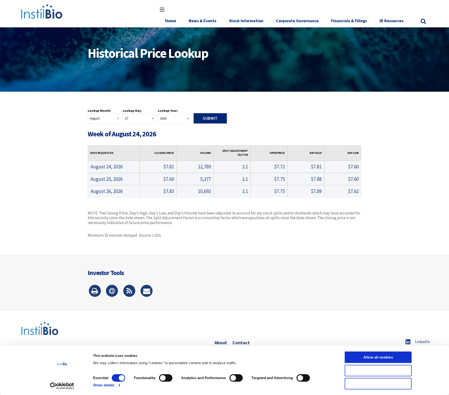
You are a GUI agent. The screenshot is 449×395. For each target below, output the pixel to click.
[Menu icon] (162, 9)
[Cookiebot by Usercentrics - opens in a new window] (62, 385)
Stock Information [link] (246, 20)
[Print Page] (95, 291)
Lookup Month (99, 111)
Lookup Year (167, 111)
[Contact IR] (147, 291)
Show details (103, 385)
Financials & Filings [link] (349, 20)
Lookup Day (132, 111)
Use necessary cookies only (378, 384)
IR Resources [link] (391, 20)
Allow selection (378, 371)
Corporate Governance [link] (297, 20)
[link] (423, 21)
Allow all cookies (378, 357)
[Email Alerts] (112, 291)
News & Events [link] (202, 20)
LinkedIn (422, 341)
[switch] (165, 378)
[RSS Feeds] (129, 291)
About (220, 342)
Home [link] (170, 20)
